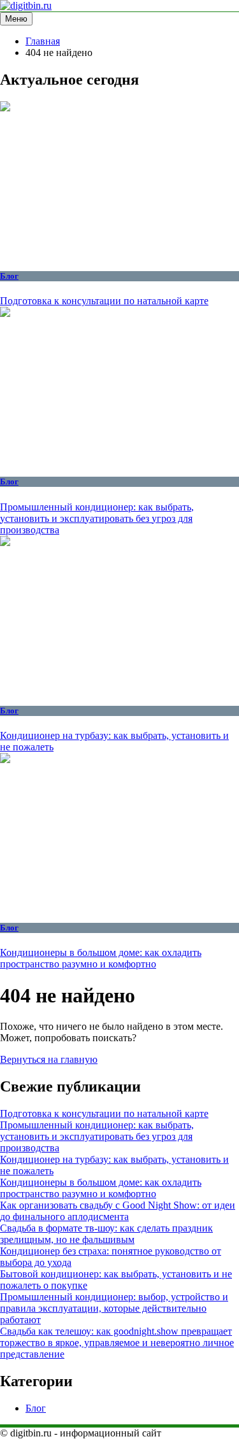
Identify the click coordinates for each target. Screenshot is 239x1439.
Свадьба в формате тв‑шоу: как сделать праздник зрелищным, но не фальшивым (106, 1234)
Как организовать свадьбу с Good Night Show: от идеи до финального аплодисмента (117, 1211)
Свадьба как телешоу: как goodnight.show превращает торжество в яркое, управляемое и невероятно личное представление (117, 1342)
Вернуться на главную (49, 1059)
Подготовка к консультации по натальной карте (104, 300)
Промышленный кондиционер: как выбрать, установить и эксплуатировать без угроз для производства (97, 518)
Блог (9, 276)
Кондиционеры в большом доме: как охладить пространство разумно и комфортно (100, 958)
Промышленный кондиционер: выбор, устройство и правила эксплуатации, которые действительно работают (114, 1308)
